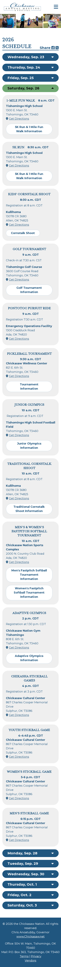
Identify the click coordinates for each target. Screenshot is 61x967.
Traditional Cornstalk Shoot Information (29, 509)
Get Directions (19, 118)
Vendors (30, 960)
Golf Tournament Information (29, 290)
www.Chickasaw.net (30, 936)
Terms (24, 956)
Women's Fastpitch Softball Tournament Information (29, 593)
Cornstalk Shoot (23, 233)
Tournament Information (29, 386)
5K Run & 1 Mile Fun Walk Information (29, 129)
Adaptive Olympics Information (29, 658)
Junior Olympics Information (29, 446)
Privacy (36, 956)
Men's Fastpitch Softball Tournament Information (29, 575)
